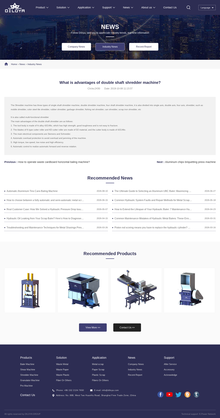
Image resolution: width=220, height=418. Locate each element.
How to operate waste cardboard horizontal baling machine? (54, 162)
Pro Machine (26, 385)
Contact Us (170, 7)
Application (84, 7)
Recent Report (143, 46)
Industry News (110, 46)
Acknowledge (170, 375)
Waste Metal (62, 364)
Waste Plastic (62, 375)
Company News (76, 46)
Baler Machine (27, 364)
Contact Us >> (127, 327)
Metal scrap (98, 364)
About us (146, 7)
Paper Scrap (98, 369)
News (126, 7)
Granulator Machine (30, 380)
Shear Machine (27, 369)
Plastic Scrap (98, 375)
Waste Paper (62, 369)
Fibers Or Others (100, 380)
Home (14, 64)
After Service (170, 364)
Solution (61, 7)
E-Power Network (207, 414)
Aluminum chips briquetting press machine (190, 162)
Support (107, 7)
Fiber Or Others (64, 380)
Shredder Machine (29, 375)
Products (26, 357)
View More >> (93, 327)
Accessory (169, 369)
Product (40, 7)
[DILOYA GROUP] (14, 8)
